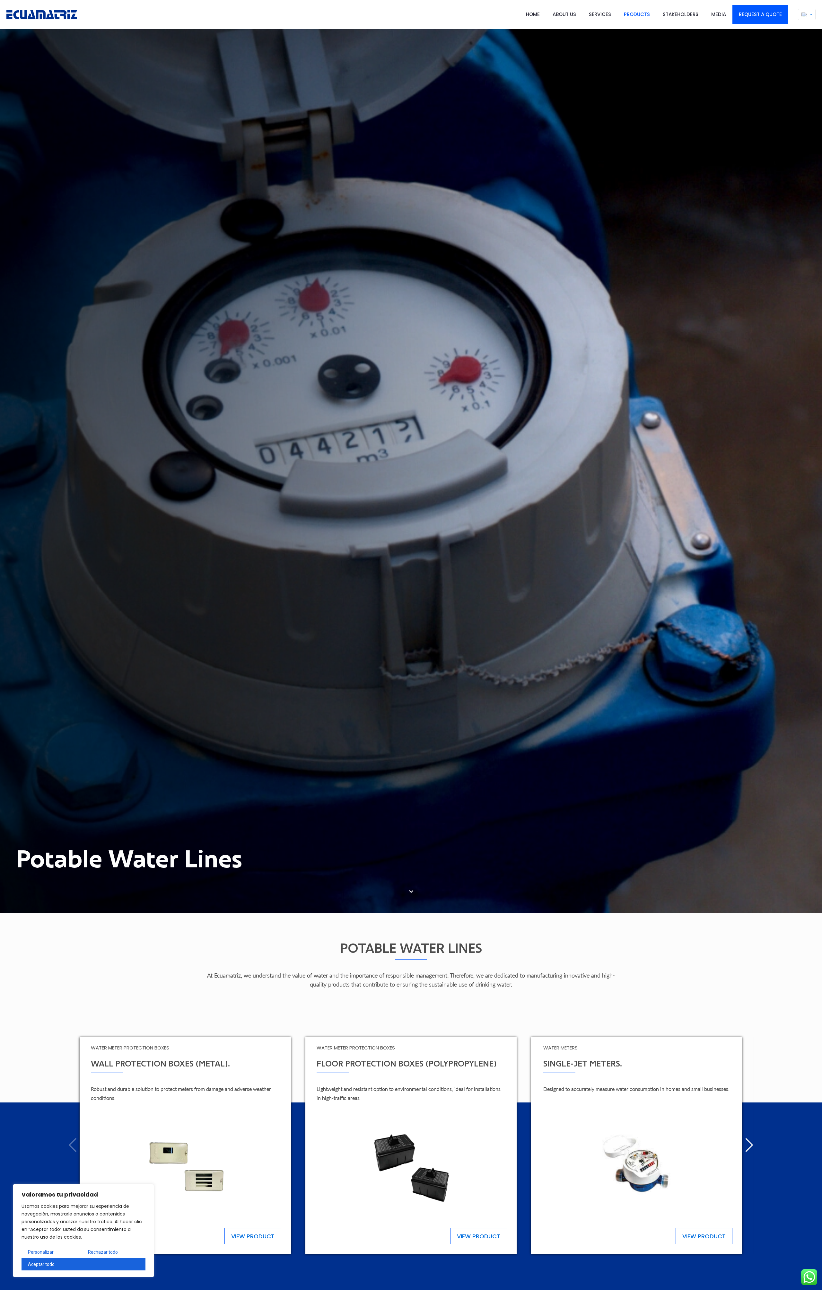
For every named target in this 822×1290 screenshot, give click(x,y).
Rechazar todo (103, 1252)
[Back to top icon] (791, 1277)
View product (253, 1236)
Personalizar (41, 1252)
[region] (83, 1230)
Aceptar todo (41, 1264)
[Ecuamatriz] (41, 14)
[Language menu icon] (807, 14)
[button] (749, 1145)
